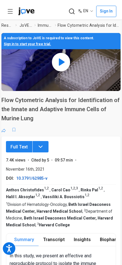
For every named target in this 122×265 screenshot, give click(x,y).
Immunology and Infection (45, 25)
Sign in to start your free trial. (27, 44)
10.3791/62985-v (31, 178)
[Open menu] (10, 11)
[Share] (3, 129)
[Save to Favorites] (14, 129)
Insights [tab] (82, 239)
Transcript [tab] (54, 239)
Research (7, 25)
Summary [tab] (24, 239)
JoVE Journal (26, 25)
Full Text (19, 147)
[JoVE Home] (26, 11)
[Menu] (41, 146)
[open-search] (72, 11)
